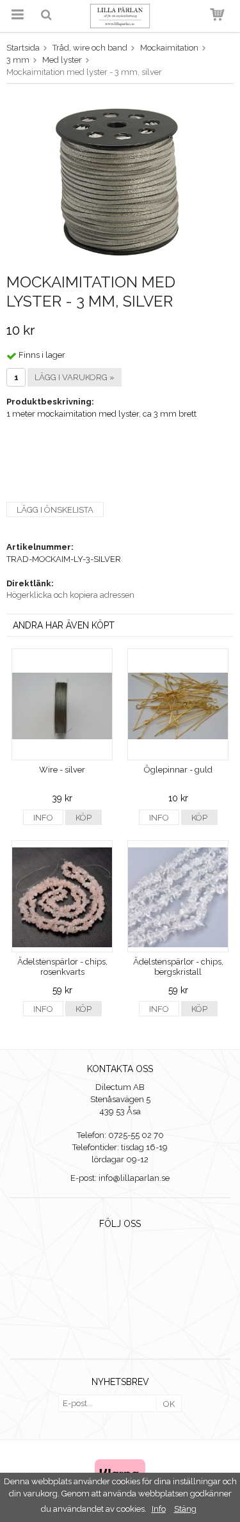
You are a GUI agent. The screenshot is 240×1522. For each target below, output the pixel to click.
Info (43, 817)
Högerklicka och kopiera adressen (70, 595)
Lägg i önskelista (55, 510)
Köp (84, 817)
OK (169, 1404)
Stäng (185, 1509)
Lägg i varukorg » (75, 377)
